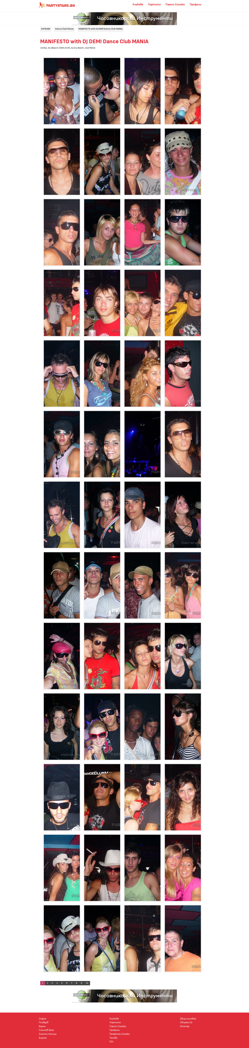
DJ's (111, 1041)
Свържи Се (186, 1022)
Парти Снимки (175, 4)
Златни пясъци (47, 1033)
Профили (195, 4)
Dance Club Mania (64, 29)
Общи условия (188, 1018)
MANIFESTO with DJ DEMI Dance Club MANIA (100, 29)
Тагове (113, 1037)
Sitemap (184, 1026)
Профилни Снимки (119, 1033)
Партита (154, 4)
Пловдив (43, 1022)
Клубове (138, 4)
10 (87, 983)
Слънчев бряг (46, 1030)
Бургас (43, 1037)
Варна (42, 1026)
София (42, 1018)
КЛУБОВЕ (45, 29)
